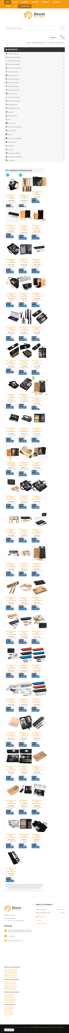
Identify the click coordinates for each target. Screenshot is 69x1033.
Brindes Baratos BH (8, 1011)
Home (7, 2)
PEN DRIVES (11, 146)
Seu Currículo (56, 2)
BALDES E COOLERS (13, 71)
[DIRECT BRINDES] (12, 908)
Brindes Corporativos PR (9, 1000)
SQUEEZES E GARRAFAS (14, 153)
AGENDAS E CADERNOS (14, 64)
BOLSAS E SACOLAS (13, 75)
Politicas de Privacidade (41, 923)
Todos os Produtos (13, 54)
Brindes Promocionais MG (10, 989)
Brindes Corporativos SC (9, 996)
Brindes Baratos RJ (8, 1010)
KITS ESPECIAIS (12, 123)
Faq (15, 6)
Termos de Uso (39, 920)
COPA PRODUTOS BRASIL (14, 101)
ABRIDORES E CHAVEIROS (14, 57)
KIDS (9, 119)
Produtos (15, 2)
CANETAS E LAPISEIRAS (14, 97)
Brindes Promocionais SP (10, 982)
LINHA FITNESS (12, 130)
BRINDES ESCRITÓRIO (13, 82)
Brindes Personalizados (45, 1027)
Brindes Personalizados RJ (10, 972)
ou (12, 205)
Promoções (25, 2)
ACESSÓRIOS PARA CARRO (13, 60)
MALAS (10, 134)
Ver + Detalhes (35, 201)
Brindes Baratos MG (9, 1014)
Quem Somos (35, 2)
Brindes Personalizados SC (10, 971)
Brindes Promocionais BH (10, 986)
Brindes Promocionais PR (10, 988)
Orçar (8, 205)
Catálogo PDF (45, 2)
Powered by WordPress (57, 1027)
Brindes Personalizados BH (10, 974)
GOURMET (10, 112)
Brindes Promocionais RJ (10, 985)
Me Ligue (8, 6)
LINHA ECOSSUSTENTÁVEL (14, 127)
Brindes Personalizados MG (10, 977)
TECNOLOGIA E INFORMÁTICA (15, 157)
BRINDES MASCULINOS (14, 90)
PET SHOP (10, 149)
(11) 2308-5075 (25, 6)
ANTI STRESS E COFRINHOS (15, 68)
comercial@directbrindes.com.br (15, 940)
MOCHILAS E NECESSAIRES (15, 138)
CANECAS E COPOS (13, 93)
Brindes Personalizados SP (10, 969)
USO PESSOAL (11, 160)
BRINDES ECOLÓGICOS (13, 79)
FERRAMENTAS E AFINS (14, 108)
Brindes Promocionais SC (10, 983)
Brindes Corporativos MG (10, 1002)
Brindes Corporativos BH (10, 999)
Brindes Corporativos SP (9, 994)
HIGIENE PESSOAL (12, 116)
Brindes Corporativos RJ (9, 997)
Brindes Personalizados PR (10, 975)
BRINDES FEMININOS (13, 86)
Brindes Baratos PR (8, 1013)
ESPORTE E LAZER (12, 104)
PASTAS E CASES (12, 142)
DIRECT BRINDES (34, 1027)
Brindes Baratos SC (8, 1008)
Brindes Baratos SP (8, 1007)
